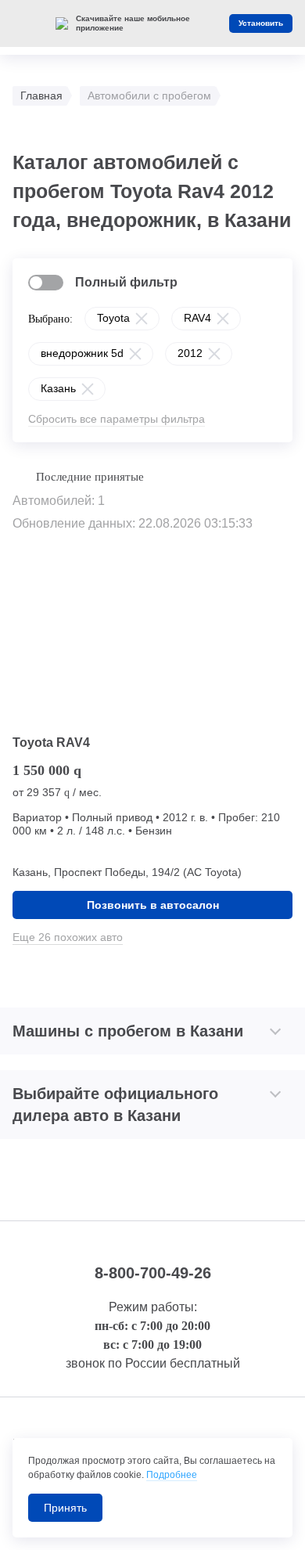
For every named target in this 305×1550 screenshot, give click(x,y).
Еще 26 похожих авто (68, 937)
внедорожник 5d (82, 353)
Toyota (113, 318)
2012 (190, 353)
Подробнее (171, 1474)
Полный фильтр (126, 282)
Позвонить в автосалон (153, 905)
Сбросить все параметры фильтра (116, 419)
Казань (58, 388)
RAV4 (197, 318)
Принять (65, 1507)
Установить (261, 23)
